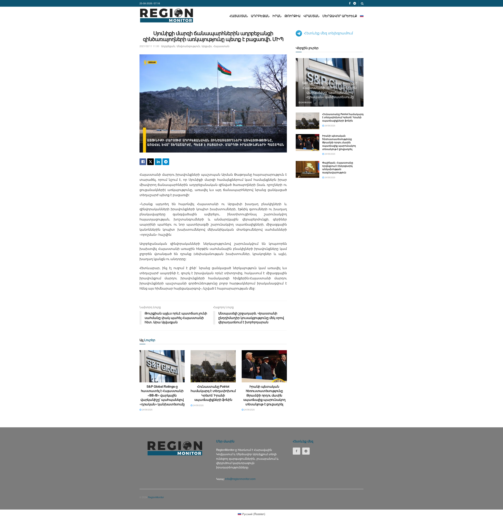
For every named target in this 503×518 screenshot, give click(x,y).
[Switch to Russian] (361, 15)
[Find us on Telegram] (354, 3)
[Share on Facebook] (143, 161)
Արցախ (207, 46)
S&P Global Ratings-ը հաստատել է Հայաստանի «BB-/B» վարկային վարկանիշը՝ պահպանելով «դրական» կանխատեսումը (162, 395)
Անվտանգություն (188, 46)
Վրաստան (311, 16)
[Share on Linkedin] (158, 161)
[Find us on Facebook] (350, 3)
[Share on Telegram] (165, 161)
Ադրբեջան (260, 16)
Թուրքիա (292, 16)
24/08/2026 (146, 409)
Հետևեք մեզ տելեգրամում (328, 32)
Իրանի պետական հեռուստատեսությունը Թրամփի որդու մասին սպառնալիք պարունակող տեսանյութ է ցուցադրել (264, 395)
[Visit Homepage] (167, 15)
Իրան (277, 16)
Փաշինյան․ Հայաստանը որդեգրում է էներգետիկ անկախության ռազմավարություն (337, 167)
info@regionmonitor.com (240, 479)
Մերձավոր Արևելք (339, 16)
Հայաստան (238, 16)
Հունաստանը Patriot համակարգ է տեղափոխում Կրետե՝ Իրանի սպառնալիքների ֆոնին (213, 393)
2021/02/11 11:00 (149, 46)
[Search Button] (362, 3)
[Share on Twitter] (150, 161)
